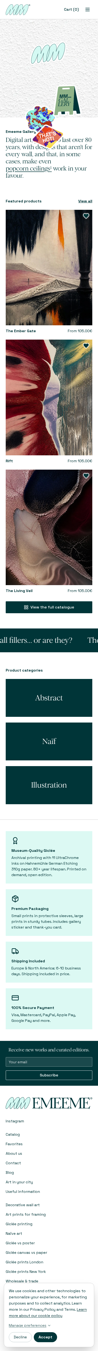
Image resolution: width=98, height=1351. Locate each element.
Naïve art (14, 1233)
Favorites (14, 1143)
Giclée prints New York (26, 1271)
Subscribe (49, 1075)
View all (85, 201)
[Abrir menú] (87, 9)
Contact (13, 1162)
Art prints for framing (26, 1214)
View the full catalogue (52, 607)
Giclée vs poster (20, 1243)
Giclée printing (19, 1223)
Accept (45, 1337)
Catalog (13, 1134)
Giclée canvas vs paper (26, 1252)
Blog (10, 1172)
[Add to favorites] (86, 216)
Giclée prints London (24, 1262)
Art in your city (19, 1182)
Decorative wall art (23, 1204)
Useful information (23, 1191)
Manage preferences (27, 1325)
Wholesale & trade (22, 1281)
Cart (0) (71, 9)
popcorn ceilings (29, 168)
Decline (20, 1337)
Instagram (15, 1121)
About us (14, 1153)
